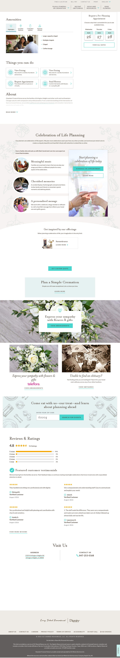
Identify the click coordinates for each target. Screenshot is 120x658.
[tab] (11, 28)
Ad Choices (107, 632)
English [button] (105, 2)
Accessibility (79, 632)
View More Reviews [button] (18, 532)
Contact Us (85, 2)
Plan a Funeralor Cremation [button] (59, 7)
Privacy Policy (47, 632)
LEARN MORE (60, 291)
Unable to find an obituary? (86, 376)
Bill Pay (74, 2)
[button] (105, 2)
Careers (34, 632)
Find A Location (61, 2)
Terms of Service (64, 632)
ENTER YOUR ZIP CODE (45, 412)
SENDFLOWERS (107, 7)
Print (96, 2)
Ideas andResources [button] (91, 7)
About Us (12, 632)
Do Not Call (93, 632)
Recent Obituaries (78, 7)
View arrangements (33, 388)
